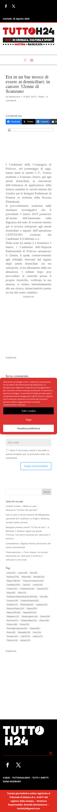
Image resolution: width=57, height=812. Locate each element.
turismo (25, 640)
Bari (33, 573)
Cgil (26, 585)
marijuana (41, 604)
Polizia (24, 624)
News (41, 96)
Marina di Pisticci (15, 608)
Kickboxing (27, 604)
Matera (32, 608)
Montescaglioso (29, 616)
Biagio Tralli (13, 581)
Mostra (45, 616)
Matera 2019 (13, 612)
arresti (11, 573)
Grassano (12, 601)
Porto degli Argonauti (17, 628)
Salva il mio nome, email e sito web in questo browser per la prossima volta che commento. (28, 454)
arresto (22, 573)
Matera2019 (29, 612)
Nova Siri (12, 620)
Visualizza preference (28, 428)
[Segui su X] (13, 6)
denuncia (42, 589)
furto (43, 597)
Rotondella (24, 632)
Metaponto (13, 616)
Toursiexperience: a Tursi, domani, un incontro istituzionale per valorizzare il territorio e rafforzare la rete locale (27, 556)
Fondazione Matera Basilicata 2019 (22, 597)
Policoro (12, 624)
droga (11, 593)
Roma (11, 632)
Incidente (12, 604)
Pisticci (44, 620)
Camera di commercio (33, 581)
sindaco (37, 636)
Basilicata (13, 577)
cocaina (37, 585)
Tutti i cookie (28, 410)
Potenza (34, 628)
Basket (26, 577)
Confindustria (27, 589)
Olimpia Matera (28, 620)
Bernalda (39, 577)
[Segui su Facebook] (6, 6)
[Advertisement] (28, 327)
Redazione (14, 96)
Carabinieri (13, 585)
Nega (28, 419)
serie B (25, 636)
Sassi (37, 632)
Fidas (22, 593)
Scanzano (12, 636)
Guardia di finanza (29, 601)
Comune (12, 589)
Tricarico (12, 640)
